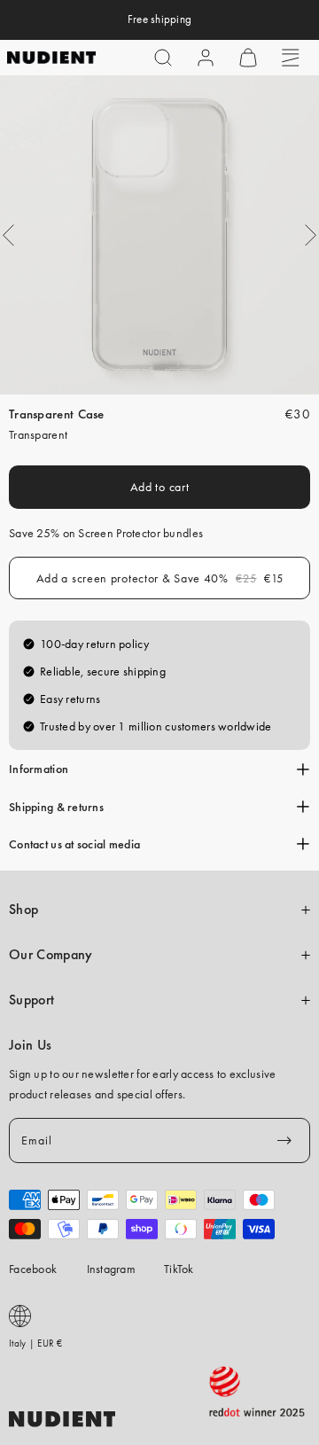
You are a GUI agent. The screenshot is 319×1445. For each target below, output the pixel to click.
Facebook (33, 1269)
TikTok (179, 1269)
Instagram (111, 1269)
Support (31, 1000)
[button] (163, 57)
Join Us (30, 1045)
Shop (23, 909)
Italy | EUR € (36, 1343)
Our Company (50, 955)
